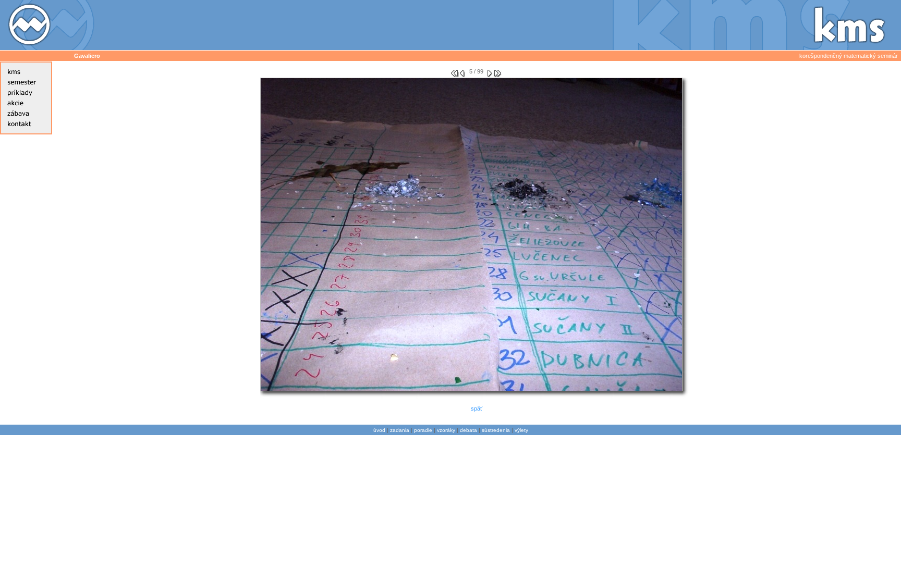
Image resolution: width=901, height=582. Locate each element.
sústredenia (496, 430)
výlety (521, 430)
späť (476, 408)
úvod (379, 430)
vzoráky (446, 430)
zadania (399, 430)
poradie (423, 430)
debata (468, 430)
